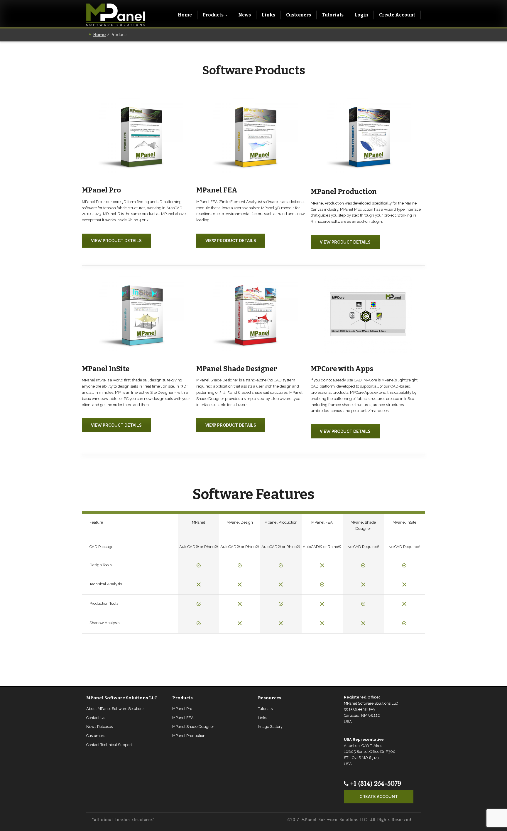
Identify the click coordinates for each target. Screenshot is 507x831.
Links (268, 15)
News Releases (99, 726)
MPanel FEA (183, 718)
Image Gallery (270, 726)
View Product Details (116, 240)
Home (185, 15)
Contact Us (95, 718)
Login (361, 15)
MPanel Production (188, 735)
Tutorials (333, 15)
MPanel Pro (182, 708)
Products (213, 15)
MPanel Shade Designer (193, 726)
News (244, 15)
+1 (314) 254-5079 (375, 783)
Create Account (397, 15)
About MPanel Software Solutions (115, 708)
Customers (298, 15)
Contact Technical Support (109, 745)
